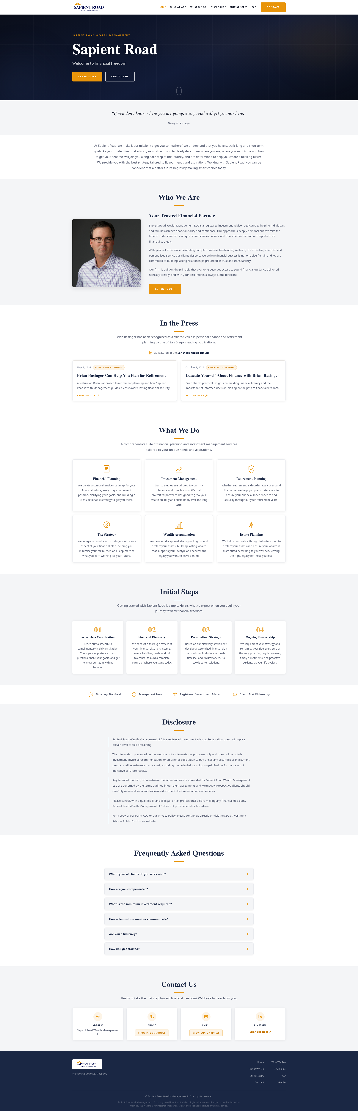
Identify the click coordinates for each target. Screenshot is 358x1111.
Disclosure (280, 1069)
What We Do (257, 1069)
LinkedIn (281, 1082)
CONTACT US (120, 76)
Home (260, 1062)
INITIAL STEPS (238, 7)
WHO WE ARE (178, 7)
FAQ (254, 7)
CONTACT (273, 7)
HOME (162, 7)
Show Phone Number (152, 1032)
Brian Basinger (258, 1031)
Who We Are (278, 1062)
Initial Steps (257, 1075)
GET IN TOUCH (165, 288)
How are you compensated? (128, 889)
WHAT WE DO (198, 7)
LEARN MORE (87, 76)
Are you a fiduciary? (123, 934)
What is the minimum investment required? (140, 904)
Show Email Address (206, 1032)
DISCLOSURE (218, 7)
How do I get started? (124, 949)
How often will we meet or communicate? (138, 919)
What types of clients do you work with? (137, 874)
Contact (259, 1082)
